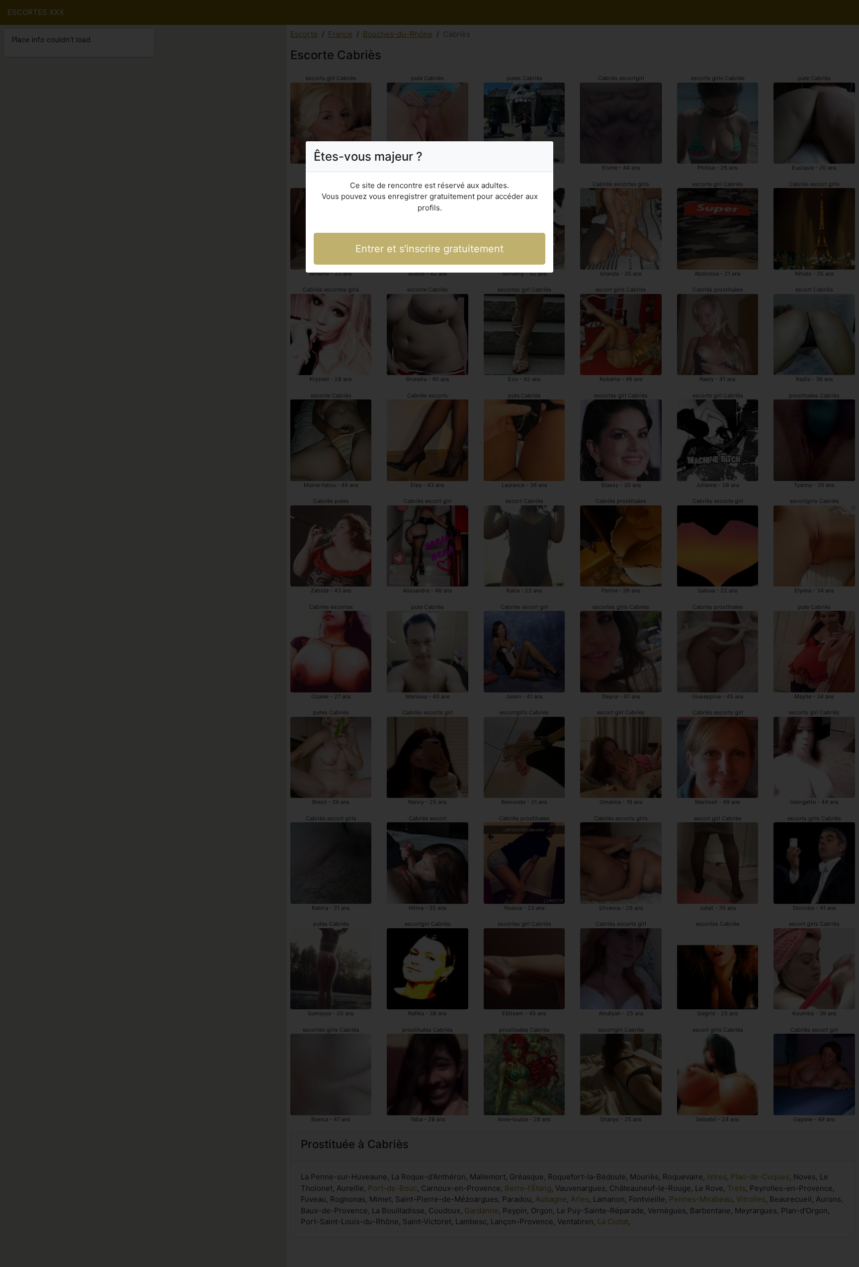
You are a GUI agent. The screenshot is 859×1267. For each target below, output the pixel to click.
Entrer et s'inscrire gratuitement (429, 249)
